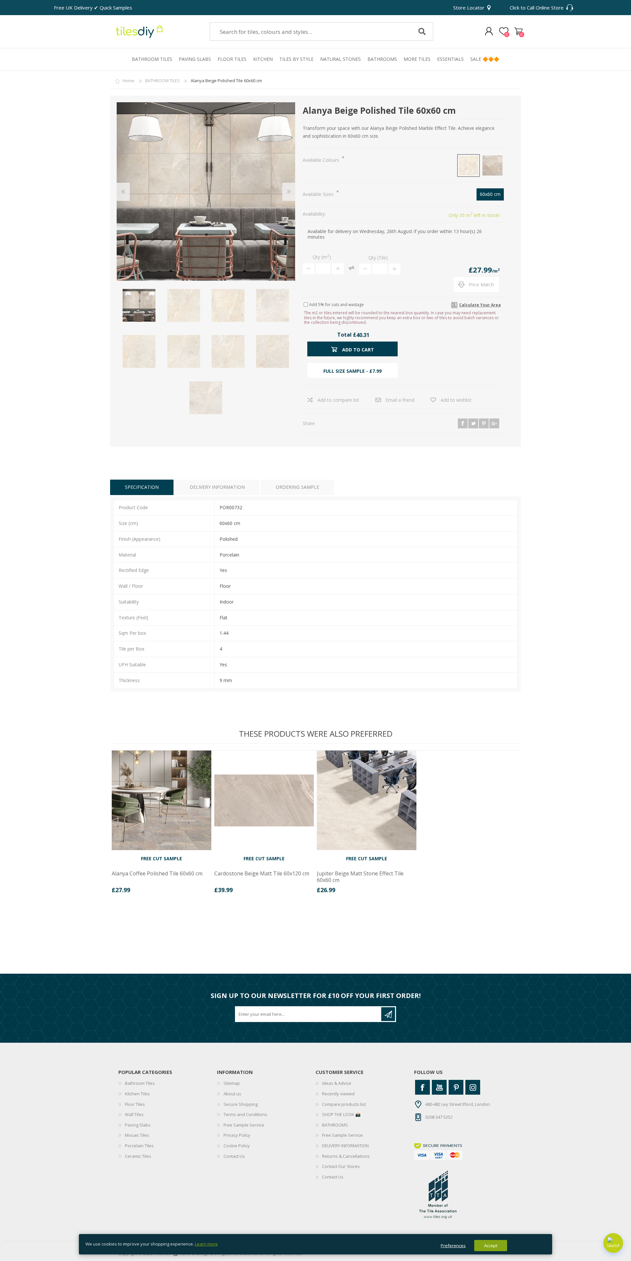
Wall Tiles (134, 1114)
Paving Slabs (138, 1125)
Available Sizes (319, 194)
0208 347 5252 (439, 1117)
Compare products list (344, 1104)
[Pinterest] (456, 1087)
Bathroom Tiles (140, 1083)
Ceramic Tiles (138, 1156)
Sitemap (231, 1083)
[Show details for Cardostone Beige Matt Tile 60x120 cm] (264, 800)
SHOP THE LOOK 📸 (341, 1114)
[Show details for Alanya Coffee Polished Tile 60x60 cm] (161, 800)
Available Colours (321, 160)
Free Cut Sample (161, 858)
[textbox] (306, 31)
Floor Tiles (135, 1104)
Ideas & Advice (336, 1083)
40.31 (362, 335)
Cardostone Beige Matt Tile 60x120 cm (261, 873)
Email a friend (400, 400)
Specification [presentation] (142, 487)
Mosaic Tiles (137, 1135)
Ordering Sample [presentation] (297, 487)
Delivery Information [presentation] (217, 487)
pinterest (484, 423)
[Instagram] (472, 1087)
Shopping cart (518, 31)
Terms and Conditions (245, 1114)
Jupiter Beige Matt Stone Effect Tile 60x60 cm (360, 876)
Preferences (453, 1246)
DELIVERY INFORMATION (345, 1146)
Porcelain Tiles (139, 1146)
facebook (463, 423)
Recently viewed (338, 1094)
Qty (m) (322, 257)
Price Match (481, 284)
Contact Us (234, 1156)
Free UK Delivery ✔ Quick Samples (93, 7)
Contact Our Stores (341, 1166)
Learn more (206, 1244)
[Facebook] (422, 1087)
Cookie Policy (236, 1146)
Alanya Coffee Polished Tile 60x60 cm (157, 873)
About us (232, 1094)
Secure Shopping (240, 1104)
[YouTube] (439, 1087)
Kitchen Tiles (137, 1094)
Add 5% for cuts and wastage (336, 304)
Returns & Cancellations (346, 1156)
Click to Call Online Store (537, 8)
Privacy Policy (236, 1135)
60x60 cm (490, 194)
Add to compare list (338, 400)
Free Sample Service (243, 1125)
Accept (490, 1246)
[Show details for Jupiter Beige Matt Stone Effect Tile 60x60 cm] (366, 800)
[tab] (142, 487)
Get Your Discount (388, 1014)
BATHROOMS (335, 1125)
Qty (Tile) (378, 257)
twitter (473, 423)
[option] (161, 824)
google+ (494, 423)
